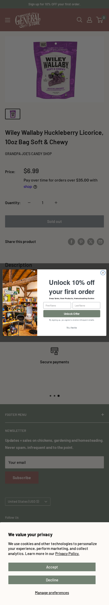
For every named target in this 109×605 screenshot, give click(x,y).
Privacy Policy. (67, 553)
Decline (52, 580)
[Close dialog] (103, 272)
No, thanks (72, 327)
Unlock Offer (72, 313)
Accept (52, 567)
